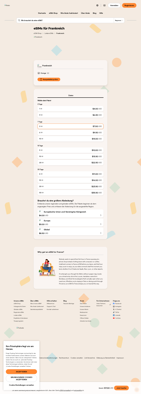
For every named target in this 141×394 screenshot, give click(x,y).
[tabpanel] (70, 146)
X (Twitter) (118, 309)
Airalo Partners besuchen (100, 304)
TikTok (117, 312)
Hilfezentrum (50, 303)
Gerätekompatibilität (36, 309)
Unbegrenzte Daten (20, 306)
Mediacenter (83, 312)
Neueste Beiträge (68, 303)
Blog (94, 13)
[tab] (70, 95)
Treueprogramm (18, 321)
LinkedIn (117, 315)
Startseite (42, 13)
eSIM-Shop (53, 13)
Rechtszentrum (64, 358)
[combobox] (70, 20)
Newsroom (83, 315)
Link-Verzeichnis (89, 358)
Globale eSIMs (18, 309)
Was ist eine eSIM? (35, 303)
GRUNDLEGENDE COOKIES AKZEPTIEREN (21, 378)
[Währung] (104, 5)
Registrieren (129, 5)
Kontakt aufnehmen (53, 309)
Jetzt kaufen (121, 388)
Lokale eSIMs (49, 33)
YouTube (117, 318)
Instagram (118, 306)
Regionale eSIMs (19, 312)
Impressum (120, 358)
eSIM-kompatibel (65, 390)
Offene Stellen (84, 318)
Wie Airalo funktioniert (69, 13)
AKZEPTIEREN (21, 372)
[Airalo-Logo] (10, 5)
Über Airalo (85, 13)
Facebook (118, 303)
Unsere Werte (84, 309)
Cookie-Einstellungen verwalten (21, 385)
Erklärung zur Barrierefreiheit (105, 358)
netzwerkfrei (78, 390)
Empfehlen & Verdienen (21, 318)
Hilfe (101, 13)
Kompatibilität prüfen (50, 79)
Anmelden (114, 5)
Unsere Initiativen (85, 306)
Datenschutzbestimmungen (48, 358)
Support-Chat (51, 306)
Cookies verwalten (77, 358)
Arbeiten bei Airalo (85, 321)
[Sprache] (97, 5)
